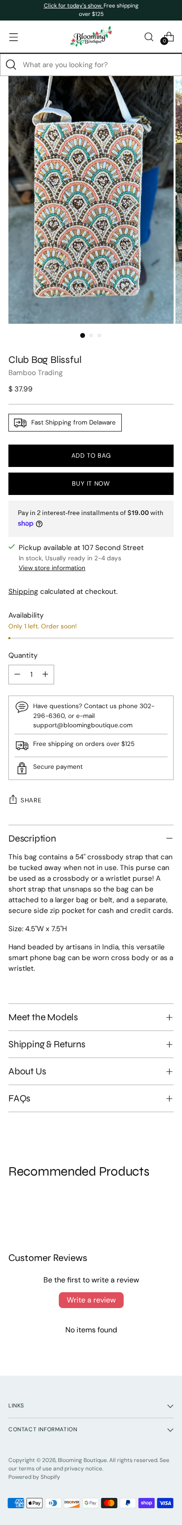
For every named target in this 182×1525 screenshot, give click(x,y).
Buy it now (91, 483)
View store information (52, 568)
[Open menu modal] (13, 36)
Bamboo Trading (35, 372)
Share (31, 800)
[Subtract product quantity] (17, 674)
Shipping (23, 591)
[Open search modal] (148, 36)
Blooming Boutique (82, 1460)
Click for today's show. (74, 5)
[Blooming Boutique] (91, 36)
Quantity (23, 655)
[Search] (11, 65)
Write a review (91, 1300)
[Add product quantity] (45, 674)
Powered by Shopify (34, 1477)
